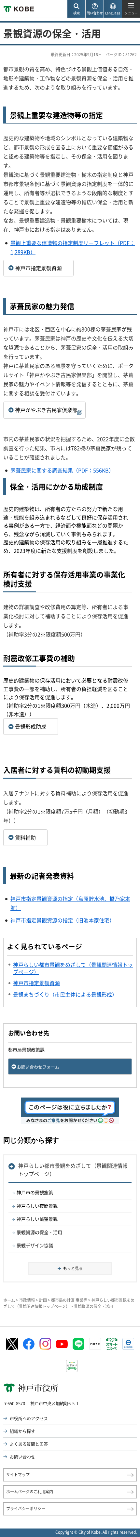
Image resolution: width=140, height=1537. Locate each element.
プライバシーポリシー (25, 1509)
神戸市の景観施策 (35, 1192)
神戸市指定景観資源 (38, 268)
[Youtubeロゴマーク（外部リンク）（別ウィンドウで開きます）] (62, 1344)
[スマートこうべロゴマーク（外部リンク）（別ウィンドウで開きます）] (112, 1344)
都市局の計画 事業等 (69, 1300)
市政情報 (27, 1300)
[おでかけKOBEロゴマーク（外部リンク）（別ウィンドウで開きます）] (72, 1366)
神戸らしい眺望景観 (37, 1218)
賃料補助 (25, 837)
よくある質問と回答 (29, 1444)
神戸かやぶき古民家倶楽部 (46, 410)
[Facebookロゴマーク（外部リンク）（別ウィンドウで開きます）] (29, 1344)
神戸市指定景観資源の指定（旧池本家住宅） (62, 920)
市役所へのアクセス (29, 1418)
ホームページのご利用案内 (29, 1492)
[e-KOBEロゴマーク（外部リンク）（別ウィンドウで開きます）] (128, 1344)
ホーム (9, 1300)
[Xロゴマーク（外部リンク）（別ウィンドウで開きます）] (12, 1344)
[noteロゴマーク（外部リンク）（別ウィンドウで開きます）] (95, 1344)
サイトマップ (18, 1475)
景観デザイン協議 (35, 1245)
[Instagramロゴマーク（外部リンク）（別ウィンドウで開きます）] (45, 1344)
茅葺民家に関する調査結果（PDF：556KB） (62, 470)
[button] (76, 9)
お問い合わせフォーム (38, 1067)
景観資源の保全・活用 (39, 1232)
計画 (43, 1300)
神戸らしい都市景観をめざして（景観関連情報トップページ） (73, 1170)
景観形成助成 (30, 726)
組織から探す (22, 1431)
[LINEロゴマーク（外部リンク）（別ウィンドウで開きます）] (78, 1344)
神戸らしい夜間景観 (37, 1205)
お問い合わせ (22, 1456)
